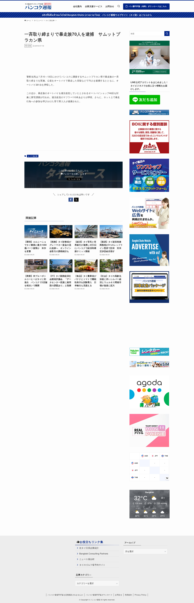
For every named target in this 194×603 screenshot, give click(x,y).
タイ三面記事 (32, 156)
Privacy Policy (140, 594)
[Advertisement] (72, 58)
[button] (70, 200)
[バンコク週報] (38, 6)
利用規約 (128, 594)
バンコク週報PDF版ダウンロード (99, 594)
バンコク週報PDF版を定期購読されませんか (65, 594)
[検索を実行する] (167, 33)
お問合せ (118, 594)
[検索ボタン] (119, 6)
